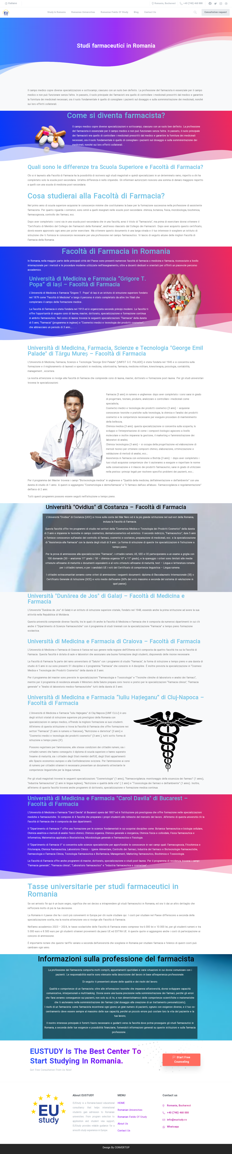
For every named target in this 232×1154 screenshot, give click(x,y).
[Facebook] (210, 3)
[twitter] (215, 3)
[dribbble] (226, 3)
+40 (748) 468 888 (192, 3)
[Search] (195, 12)
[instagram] (220, 3)
